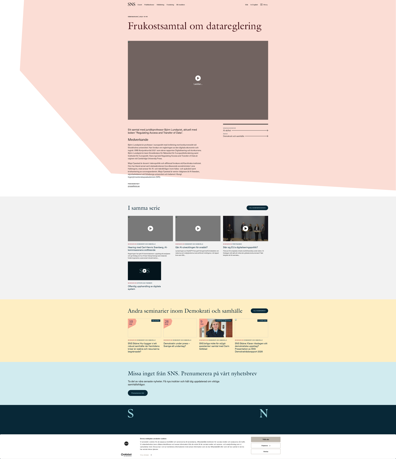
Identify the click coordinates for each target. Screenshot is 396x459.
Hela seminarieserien (257, 208)
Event (140, 4)
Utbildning (160, 4)
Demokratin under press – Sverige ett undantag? (177, 345)
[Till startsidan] (131, 4)
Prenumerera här (137, 393)
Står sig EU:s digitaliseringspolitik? (240, 247)
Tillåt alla (266, 439)
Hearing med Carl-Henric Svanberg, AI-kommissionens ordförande (147, 248)
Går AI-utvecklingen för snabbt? (191, 247)
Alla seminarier (259, 311)
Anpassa (264, 445)
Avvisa (265, 451)
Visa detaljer (144, 455)
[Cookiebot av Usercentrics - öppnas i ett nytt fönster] (126, 455)
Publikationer (149, 4)
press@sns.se (134, 186)
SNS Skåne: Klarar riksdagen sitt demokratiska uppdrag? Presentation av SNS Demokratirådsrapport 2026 (251, 347)
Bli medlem (180, 4)
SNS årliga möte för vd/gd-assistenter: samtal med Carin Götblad (214, 346)
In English (254, 4)
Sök (246, 4)
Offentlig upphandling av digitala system (144, 287)
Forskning (170, 4)
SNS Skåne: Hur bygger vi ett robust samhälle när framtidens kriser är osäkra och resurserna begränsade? (144, 347)
